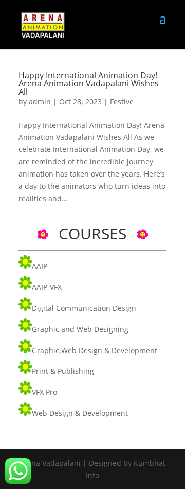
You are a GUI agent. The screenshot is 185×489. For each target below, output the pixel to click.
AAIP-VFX (47, 287)
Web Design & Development (80, 413)
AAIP (39, 266)
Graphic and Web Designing (80, 329)
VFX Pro (44, 392)
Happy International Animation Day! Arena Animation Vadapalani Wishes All (88, 83)
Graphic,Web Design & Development (94, 350)
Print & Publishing (63, 371)
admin (40, 102)
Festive (122, 102)
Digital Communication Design (84, 308)
